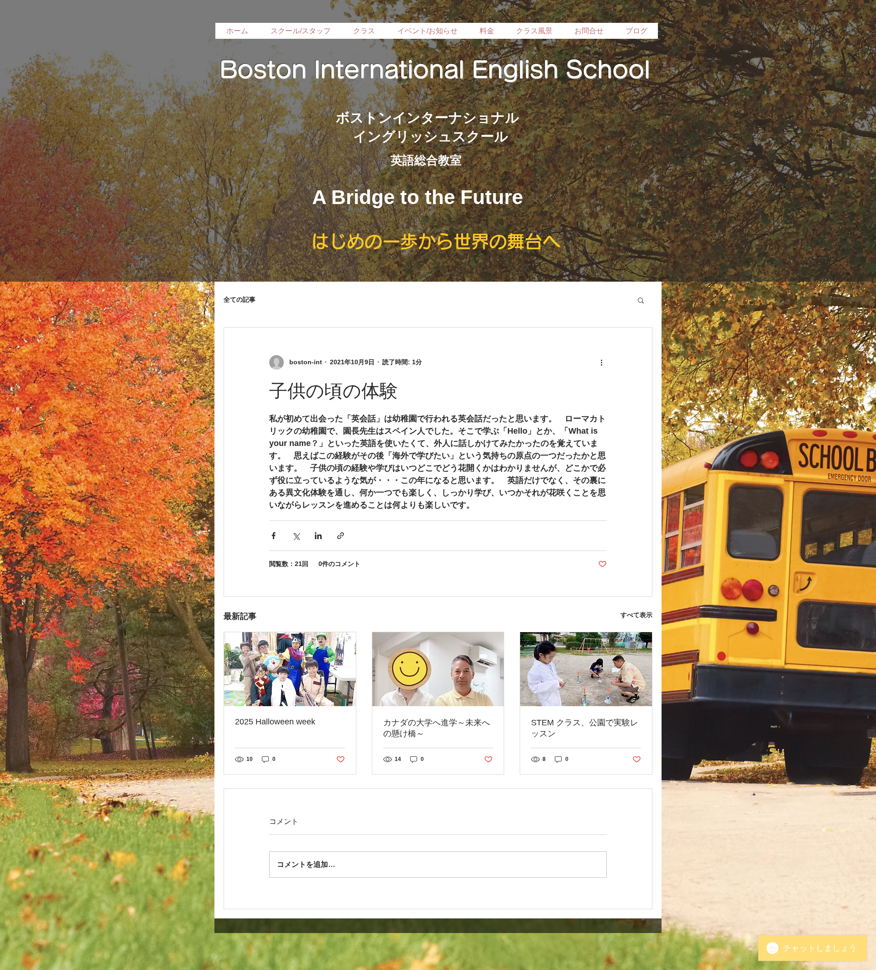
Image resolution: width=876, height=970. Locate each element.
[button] (640, 300)
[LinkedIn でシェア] (318, 535)
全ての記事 (240, 299)
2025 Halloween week (275, 721)
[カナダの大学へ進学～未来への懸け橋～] (438, 669)
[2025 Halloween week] (290, 669)
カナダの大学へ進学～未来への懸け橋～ (436, 728)
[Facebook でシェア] (273, 535)
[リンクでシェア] (340, 535)
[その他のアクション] (601, 362)
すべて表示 (636, 615)
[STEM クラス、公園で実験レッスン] (586, 669)
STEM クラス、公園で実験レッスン (584, 728)
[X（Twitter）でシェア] (296, 535)
